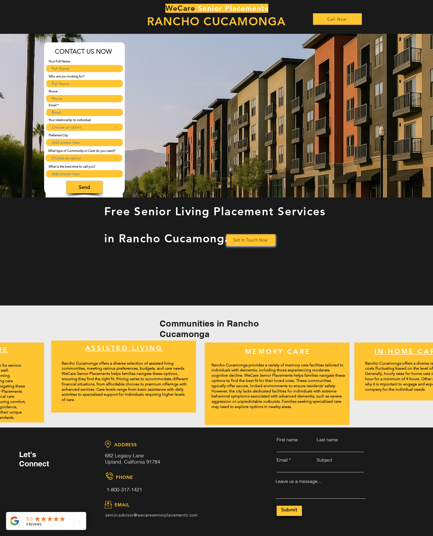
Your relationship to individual (70, 120)
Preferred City (58, 135)
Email (53, 105)
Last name (327, 440)
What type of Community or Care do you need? (81, 150)
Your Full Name (59, 61)
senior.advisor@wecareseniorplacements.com (151, 514)
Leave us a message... (298, 481)
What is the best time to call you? (72, 166)
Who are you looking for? (66, 76)
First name (287, 440)
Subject (324, 460)
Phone (53, 91)
